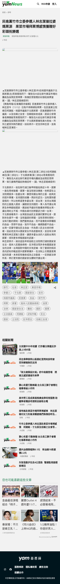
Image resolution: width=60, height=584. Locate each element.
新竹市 (41, 298)
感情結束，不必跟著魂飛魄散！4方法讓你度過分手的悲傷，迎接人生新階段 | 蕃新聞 (48, 502)
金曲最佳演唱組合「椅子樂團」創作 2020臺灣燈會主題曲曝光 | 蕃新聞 (10, 502)
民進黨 (22, 298)
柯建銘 (20, 314)
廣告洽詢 (43, 566)
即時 (9, 12)
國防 (38, 308)
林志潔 (24, 287)
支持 (40, 292)
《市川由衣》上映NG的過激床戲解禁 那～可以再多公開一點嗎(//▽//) (29, 527)
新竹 (5, 287)
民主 (43, 314)
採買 (45, 303)
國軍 (47, 308)
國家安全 (29, 292)
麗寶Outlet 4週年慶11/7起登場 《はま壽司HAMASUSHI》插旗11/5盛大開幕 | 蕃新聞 (30, 502)
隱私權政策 (31, 566)
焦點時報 (6, 36)
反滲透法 (27, 319)
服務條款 (19, 566)
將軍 (14, 303)
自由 (32, 298)
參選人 (6, 292)
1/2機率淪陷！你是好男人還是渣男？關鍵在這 (48, 527)
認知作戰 (31, 314)
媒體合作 (19, 572)
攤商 (29, 308)
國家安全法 (17, 308)
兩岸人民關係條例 (30, 303)
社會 (14, 287)
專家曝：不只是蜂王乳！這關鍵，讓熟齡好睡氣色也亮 (10, 527)
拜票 (5, 303)
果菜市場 (36, 287)
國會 (5, 319)
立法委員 (7, 314)
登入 (54, 3)
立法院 (15, 319)
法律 (5, 308)
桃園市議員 (9, 298)
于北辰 (17, 292)
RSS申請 (45, 3)
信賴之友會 (41, 319)
